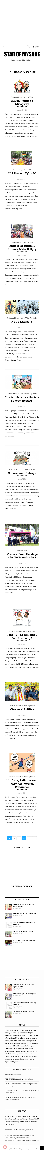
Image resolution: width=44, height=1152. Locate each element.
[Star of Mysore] (22, 55)
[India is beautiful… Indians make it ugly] (22, 237)
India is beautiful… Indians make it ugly (22, 247)
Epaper (36, 47)
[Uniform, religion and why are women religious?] (22, 772)
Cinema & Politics (22, 709)
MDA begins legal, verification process (25, 913)
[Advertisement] (22, 22)
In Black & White (27, 97)
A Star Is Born (16, 1075)
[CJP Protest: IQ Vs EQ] (22, 165)
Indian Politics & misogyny (22, 102)
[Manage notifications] (5, 1147)
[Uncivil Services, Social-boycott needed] (22, 389)
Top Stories (33, 318)
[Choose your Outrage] (22, 465)
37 (29, 838)
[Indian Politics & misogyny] (22, 92)
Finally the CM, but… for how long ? (22, 636)
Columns (11, 469)
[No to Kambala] (22, 313)
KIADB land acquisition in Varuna (24, 940)
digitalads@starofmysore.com (25, 1135)
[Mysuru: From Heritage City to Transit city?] (22, 546)
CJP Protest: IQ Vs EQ (22, 173)
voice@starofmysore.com (30, 1140)
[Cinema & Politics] (22, 701)
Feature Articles (16, 97)
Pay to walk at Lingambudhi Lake (23, 931)
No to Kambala (22, 321)
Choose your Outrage (22, 473)
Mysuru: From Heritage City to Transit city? (22, 555)
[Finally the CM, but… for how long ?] (22, 626)
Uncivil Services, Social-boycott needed (22, 398)
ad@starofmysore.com (21, 1138)
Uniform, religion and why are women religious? (22, 784)
